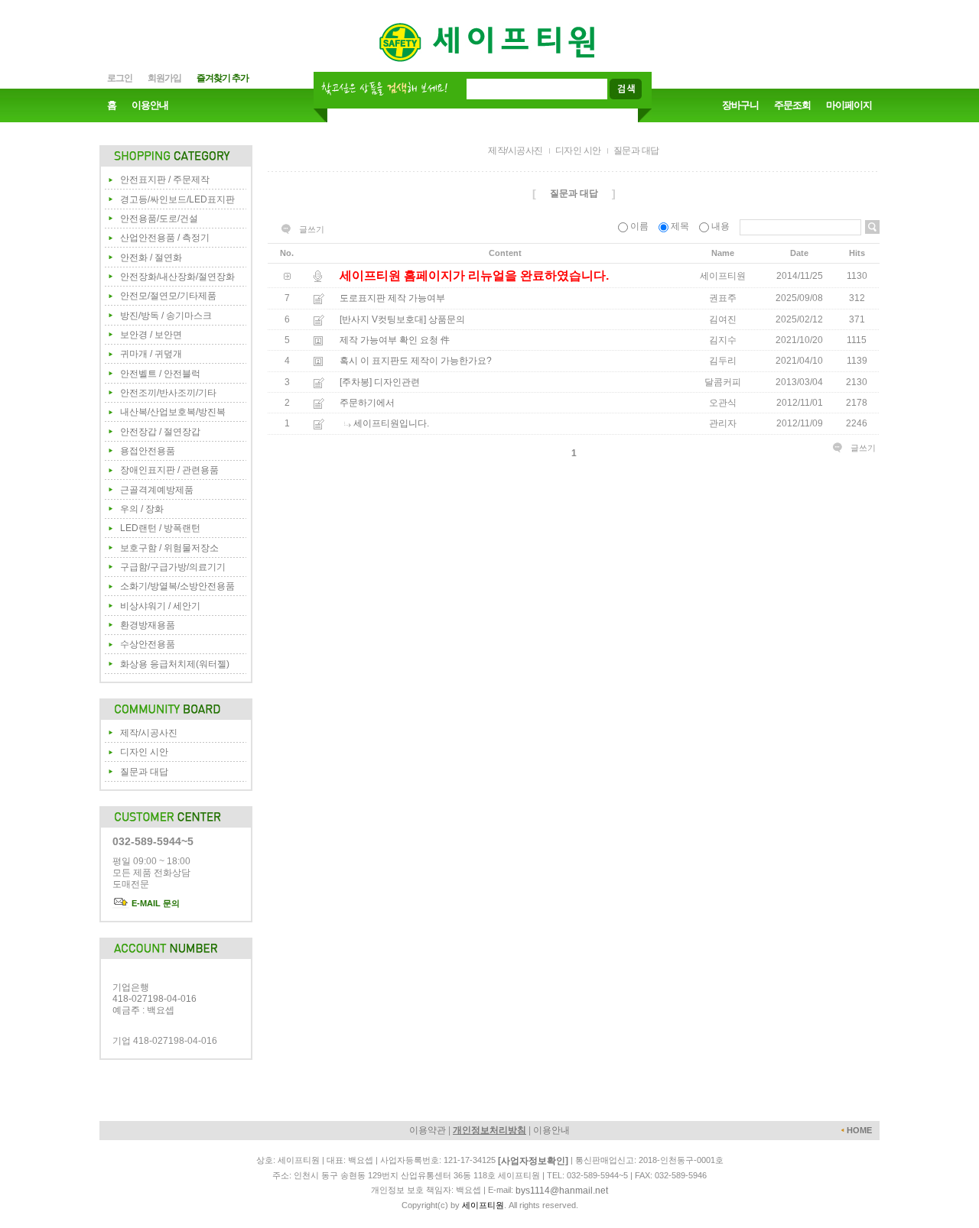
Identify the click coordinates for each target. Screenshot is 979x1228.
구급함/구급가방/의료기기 (173, 567)
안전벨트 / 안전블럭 (160, 373)
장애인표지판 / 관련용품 (169, 470)
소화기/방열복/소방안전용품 (177, 586)
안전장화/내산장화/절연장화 (177, 276)
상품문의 (446, 319)
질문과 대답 (144, 771)
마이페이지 (849, 105)
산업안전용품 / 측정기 (165, 237)
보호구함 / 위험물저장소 (169, 548)
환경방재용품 (147, 625)
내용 (720, 226)
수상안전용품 (147, 644)
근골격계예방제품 (157, 489)
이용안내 (150, 105)
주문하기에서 (367, 402)
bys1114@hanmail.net (562, 1190)
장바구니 (740, 105)
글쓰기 (311, 229)
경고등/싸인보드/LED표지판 (177, 199)
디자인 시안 (144, 752)
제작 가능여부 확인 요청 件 (395, 340)
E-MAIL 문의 (154, 903)
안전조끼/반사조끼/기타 (168, 392)
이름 (639, 226)
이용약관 (427, 1130)
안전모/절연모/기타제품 (168, 295)
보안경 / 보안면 (151, 334)
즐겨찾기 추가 (223, 78)
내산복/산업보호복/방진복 (173, 412)
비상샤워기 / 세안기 (160, 606)
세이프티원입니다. (391, 424)
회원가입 (164, 78)
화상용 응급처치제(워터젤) (174, 664)
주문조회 (792, 105)
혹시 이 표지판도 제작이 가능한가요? (416, 361)
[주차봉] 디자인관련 (380, 382)
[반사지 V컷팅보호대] (383, 319)
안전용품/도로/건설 (159, 218)
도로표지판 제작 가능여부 (392, 298)
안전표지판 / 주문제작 (165, 179)
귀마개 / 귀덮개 (151, 353)
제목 (679, 226)
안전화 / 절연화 (151, 257)
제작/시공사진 (148, 732)
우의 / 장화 (142, 509)
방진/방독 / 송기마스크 (166, 315)
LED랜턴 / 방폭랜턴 (160, 528)
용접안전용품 (147, 451)
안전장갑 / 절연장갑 (160, 431)
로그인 (119, 78)
